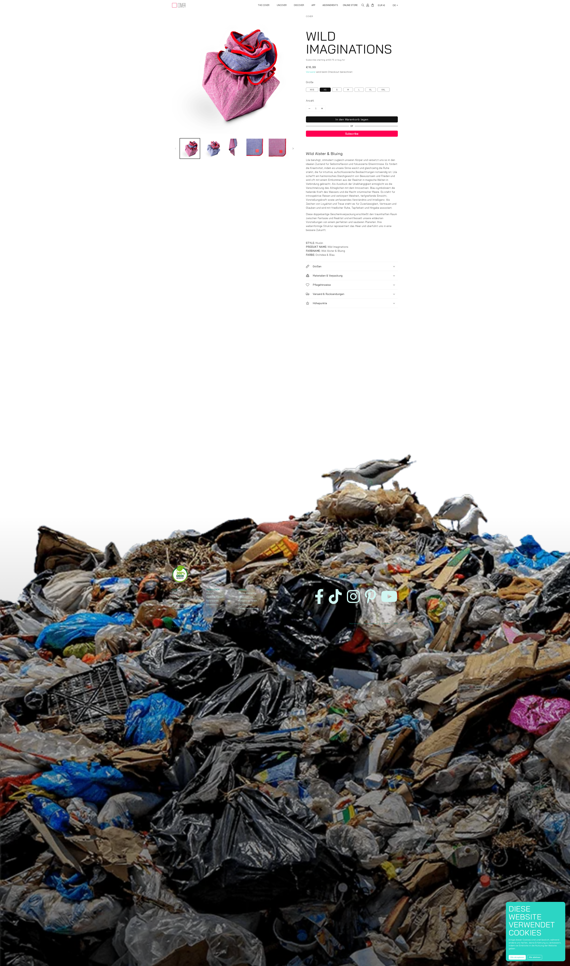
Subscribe (351, 133)
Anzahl (310, 100)
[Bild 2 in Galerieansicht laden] (212, 148)
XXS (312, 89)
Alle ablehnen (534, 957)
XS (325, 89)
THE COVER (263, 5)
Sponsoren (212, 600)
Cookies (385, 623)
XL (370, 89)
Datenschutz (371, 623)
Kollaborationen (248, 600)
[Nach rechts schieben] (293, 148)
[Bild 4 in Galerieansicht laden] (256, 148)
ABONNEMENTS (330, 5)
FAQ (174, 593)
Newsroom (212, 604)
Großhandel (245, 604)
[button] (363, 5)
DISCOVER (299, 5)
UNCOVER (282, 5)
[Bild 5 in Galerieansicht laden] (279, 148)
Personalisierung (248, 608)
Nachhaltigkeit (214, 596)
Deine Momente (248, 593)
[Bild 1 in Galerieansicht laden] (190, 148)
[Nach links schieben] (175, 148)
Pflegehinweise (181, 604)
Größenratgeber (181, 608)
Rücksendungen (181, 600)
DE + (395, 5)
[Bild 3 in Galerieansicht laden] (234, 148)
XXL (383, 89)
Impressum (355, 623)
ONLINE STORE (350, 5)
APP (313, 5)
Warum (210, 593)
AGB (396, 623)
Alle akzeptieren (517, 957)
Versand (310, 71)
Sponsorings (246, 596)
